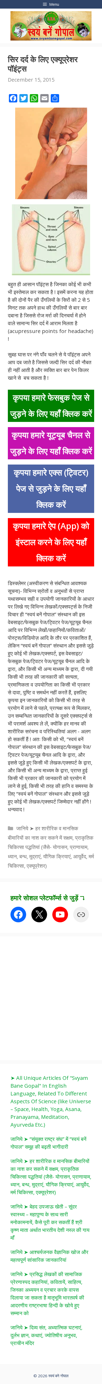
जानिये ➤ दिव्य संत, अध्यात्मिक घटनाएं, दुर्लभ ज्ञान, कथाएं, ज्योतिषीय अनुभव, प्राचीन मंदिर (46, 1335)
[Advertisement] (51, 997)
